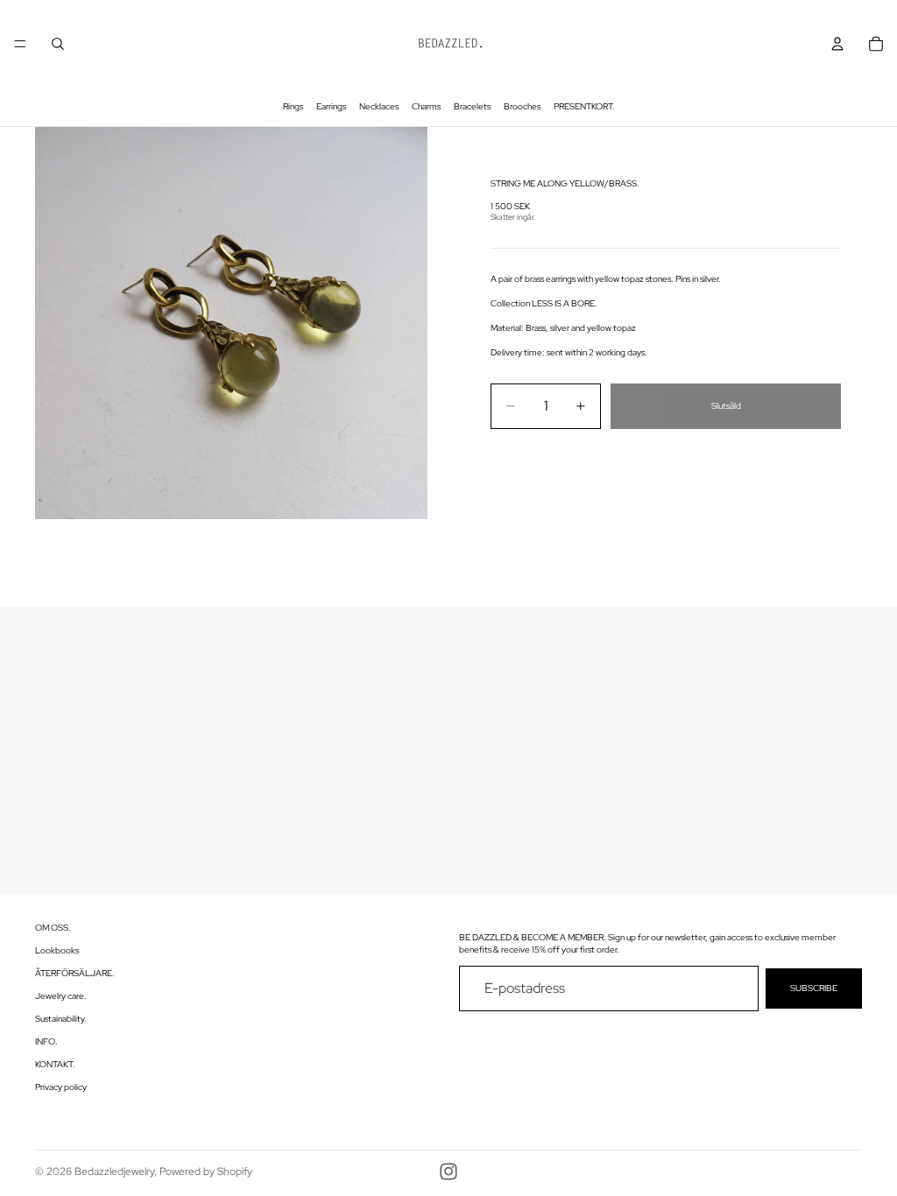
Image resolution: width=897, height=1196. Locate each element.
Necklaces (379, 106)
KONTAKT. (55, 1064)
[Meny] (20, 44)
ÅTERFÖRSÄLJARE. (75, 973)
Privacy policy (61, 1087)
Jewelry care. (61, 996)
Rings (293, 106)
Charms (426, 106)
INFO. (46, 1041)
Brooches (522, 106)
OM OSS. (53, 927)
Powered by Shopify (205, 1171)
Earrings (331, 106)
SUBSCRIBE (813, 988)
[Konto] (837, 44)
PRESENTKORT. (584, 106)
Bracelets (472, 106)
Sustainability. (61, 1018)
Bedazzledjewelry (114, 1171)
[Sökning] (58, 44)
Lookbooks (57, 950)
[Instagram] (448, 1171)
